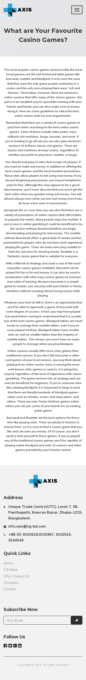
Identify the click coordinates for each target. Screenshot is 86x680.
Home (8, 562)
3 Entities (11, 569)
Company (11, 582)
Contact (10, 588)
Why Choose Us (16, 575)
